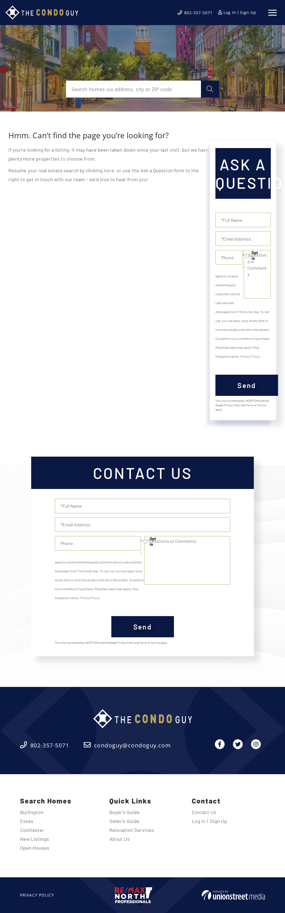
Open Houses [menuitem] (34, 848)
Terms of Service (256, 405)
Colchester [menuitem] (32, 830)
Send (246, 385)
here (109, 170)
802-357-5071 (198, 12)
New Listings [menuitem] (34, 839)
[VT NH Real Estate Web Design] (233, 895)
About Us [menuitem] (119, 839)
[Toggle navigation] (272, 12)
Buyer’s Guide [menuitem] (124, 812)
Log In (229, 12)
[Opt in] (243, 255)
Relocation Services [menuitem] (131, 830)
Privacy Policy (250, 356)
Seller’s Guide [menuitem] (124, 821)
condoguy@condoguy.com (132, 745)
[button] (210, 89)
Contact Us (204, 812)
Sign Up (248, 12)
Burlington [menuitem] (31, 812)
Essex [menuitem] (26, 821)
